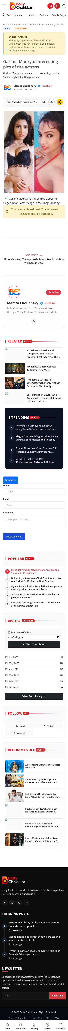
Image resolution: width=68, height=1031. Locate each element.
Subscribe (57, 995)
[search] (64, 5)
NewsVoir (38, 1018)
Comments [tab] (10, 479)
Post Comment (14, 536)
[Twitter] (12, 902)
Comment (8, 512)
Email (6, 499)
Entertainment (15, 15)
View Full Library (34, 696)
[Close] (61, 36)
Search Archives (34, 644)
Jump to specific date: (19, 632)
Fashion (44, 15)
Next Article (32, 255)
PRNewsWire (52, 1018)
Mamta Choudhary (22, 303)
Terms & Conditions (19, 1018)
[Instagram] (19, 902)
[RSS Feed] (34, 321)
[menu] (4, 6)
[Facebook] (5, 902)
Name (6, 485)
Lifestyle (31, 15)
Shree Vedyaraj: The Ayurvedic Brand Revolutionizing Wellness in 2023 (34, 261)
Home (6, 24)
